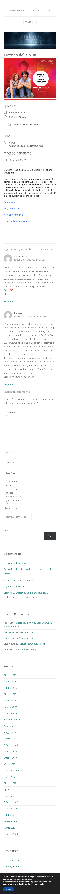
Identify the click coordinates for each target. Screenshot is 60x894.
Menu (31, 22)
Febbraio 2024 (11, 745)
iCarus (12, 142)
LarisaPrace (10, 632)
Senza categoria (12, 860)
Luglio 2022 (9, 776)
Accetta (8, 889)
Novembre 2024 (12, 719)
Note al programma (13, 214)
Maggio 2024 (10, 732)
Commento (11, 414)
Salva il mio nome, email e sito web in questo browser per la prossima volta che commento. (13, 494)
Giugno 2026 (10, 675)
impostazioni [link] (40, 884)
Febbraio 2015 (11, 834)
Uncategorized (11, 866)
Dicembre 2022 (11, 770)
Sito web (10, 473)
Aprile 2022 (9, 789)
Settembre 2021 (12, 821)
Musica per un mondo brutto (18, 580)
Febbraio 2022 (11, 802)
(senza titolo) (26, 632)
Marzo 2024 (9, 738)
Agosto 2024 (10, 726)
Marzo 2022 (9, 795)
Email (10, 462)
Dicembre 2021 (11, 808)
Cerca (6, 529)
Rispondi (8, 301)
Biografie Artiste (12, 208)
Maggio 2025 (10, 700)
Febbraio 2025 (11, 706)
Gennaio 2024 (10, 751)
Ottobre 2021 (10, 815)
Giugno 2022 (10, 783)
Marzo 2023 (9, 764)
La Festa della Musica (15, 562)
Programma (9, 202)
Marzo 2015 (9, 827)
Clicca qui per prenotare (16, 221)
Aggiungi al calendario (25, 125)
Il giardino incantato (14, 586)
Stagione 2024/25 (17, 160)
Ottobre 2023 (10, 757)
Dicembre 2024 (11, 713)
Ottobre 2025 (10, 687)
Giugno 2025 (10, 694)
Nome (9, 452)
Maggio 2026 (10, 681)
